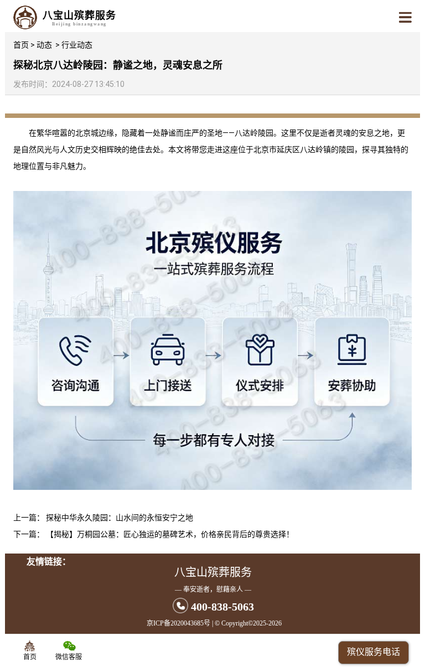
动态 (44, 44)
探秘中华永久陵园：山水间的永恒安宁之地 (119, 517)
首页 (21, 44)
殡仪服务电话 (373, 652)
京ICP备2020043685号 (178, 623)
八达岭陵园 (254, 132)
